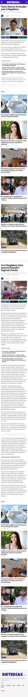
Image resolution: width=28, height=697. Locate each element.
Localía (4, 111)
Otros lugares (8, 685)
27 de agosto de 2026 (5, 201)
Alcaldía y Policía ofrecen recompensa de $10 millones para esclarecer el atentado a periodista (13, 142)
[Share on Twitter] (14, 37)
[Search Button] (26, 2)
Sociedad (18, 685)
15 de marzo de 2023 (16, 15)
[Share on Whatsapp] (23, 37)
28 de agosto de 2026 (5, 118)
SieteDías (7, 15)
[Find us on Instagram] (3, 693)
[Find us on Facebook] (1, 693)
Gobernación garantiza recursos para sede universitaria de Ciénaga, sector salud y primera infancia (14, 73)
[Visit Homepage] (14, 2)
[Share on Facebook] (5, 37)
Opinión (2, 686)
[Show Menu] (1, 2)
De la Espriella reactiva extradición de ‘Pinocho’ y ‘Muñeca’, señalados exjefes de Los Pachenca (14, 198)
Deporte (13, 685)
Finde (23, 685)
